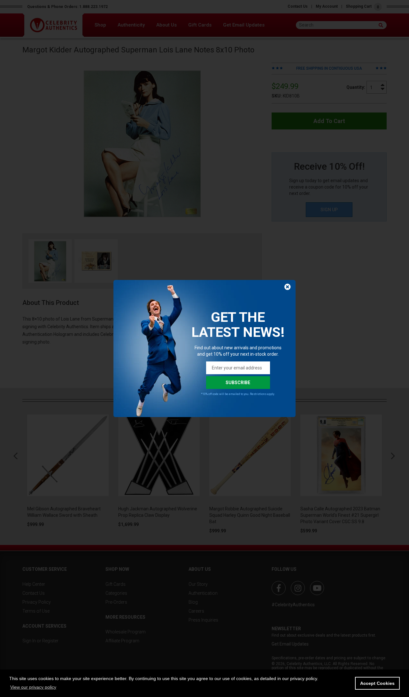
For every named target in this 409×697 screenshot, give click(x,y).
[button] (33, 687)
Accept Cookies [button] (377, 683)
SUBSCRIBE (238, 382)
